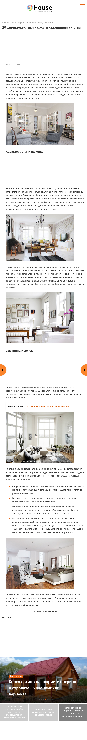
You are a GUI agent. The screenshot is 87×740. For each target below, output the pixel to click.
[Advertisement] (43, 47)
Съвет (17, 65)
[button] (39, 699)
